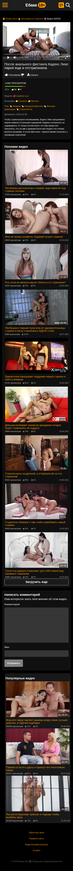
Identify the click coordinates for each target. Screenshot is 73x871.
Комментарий (12, 604)
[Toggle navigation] (5, 5)
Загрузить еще (36, 582)
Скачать (34, 75)
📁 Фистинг (33, 101)
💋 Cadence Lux (21, 96)
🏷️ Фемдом (15, 106)
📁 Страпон (21, 101)
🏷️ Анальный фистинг (32, 106)
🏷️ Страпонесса (24, 109)
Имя (6, 647)
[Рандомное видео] (61, 5)
